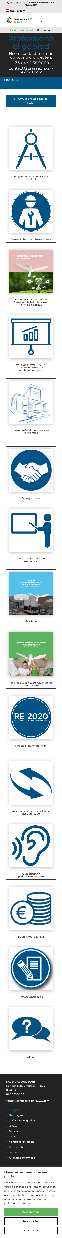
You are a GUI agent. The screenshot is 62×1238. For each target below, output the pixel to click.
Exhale (13, 1125)
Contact (13, 1152)
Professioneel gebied (22, 1120)
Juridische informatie (22, 1157)
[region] (31, 1202)
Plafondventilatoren (22, 30)
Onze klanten (17, 1147)
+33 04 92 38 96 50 (31, 63)
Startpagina (16, 1115)
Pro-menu (11, 79)
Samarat (14, 1131)
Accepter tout (31, 1212)
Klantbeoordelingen (21, 1141)
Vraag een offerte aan (30, 101)
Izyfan (12, 1136)
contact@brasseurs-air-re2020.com (31, 70)
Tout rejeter (31, 1230)
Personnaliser (31, 1221)
